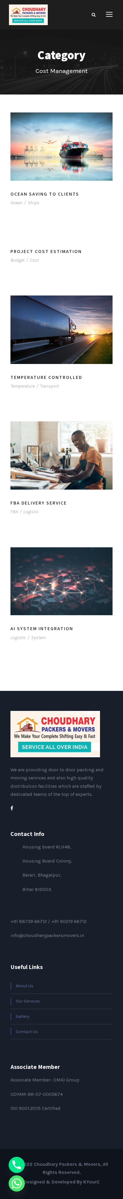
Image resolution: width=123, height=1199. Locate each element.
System (38, 637)
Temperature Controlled (46, 377)
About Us (24, 985)
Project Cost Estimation (46, 251)
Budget (17, 260)
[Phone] (17, 1165)
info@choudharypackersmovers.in (47, 935)
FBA (14, 511)
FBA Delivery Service (38, 503)
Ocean (16, 202)
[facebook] (11, 808)
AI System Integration (41, 628)
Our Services (28, 1001)
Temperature (22, 386)
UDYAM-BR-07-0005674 (36, 1094)
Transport (49, 386)
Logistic (31, 511)
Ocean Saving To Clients (44, 194)
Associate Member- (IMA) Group (44, 1080)
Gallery (22, 1016)
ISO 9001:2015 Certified (35, 1108)
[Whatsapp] (17, 1183)
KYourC (91, 1182)
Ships (33, 202)
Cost (34, 260)
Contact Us (27, 1031)
